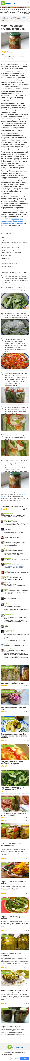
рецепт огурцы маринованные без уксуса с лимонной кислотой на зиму (12, 221)
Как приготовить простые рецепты (8, 3)
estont (26, 51)
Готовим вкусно (15, 1047)
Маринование (5, 825)
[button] (28, 3)
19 (11, 52)
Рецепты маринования (7, 667)
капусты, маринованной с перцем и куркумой (14, 565)
